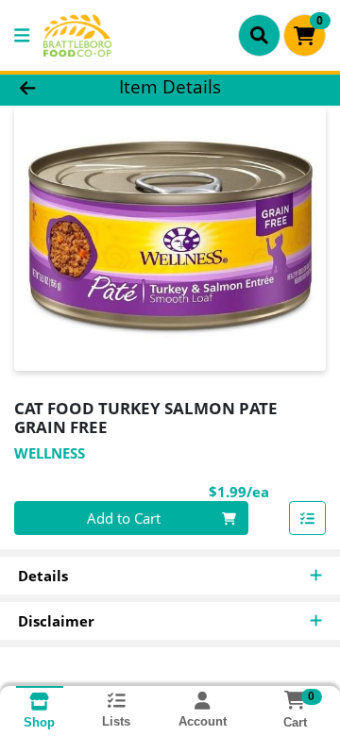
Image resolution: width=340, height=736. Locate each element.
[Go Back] (53, 87)
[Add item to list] (308, 518)
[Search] (259, 35)
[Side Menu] (21, 35)
